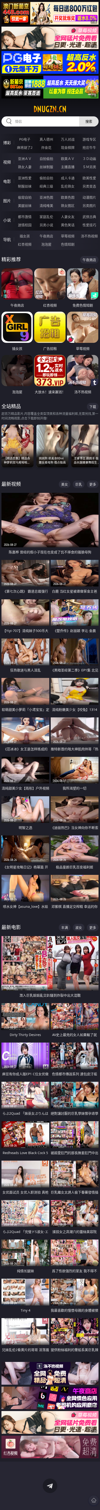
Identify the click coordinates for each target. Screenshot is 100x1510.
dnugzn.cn (50, 109)
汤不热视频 (89, 236)
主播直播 (68, 167)
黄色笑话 (68, 225)
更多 (92, 484)
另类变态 (89, 186)
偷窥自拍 (25, 197)
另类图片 (89, 205)
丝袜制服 (46, 167)
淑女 (78, 927)
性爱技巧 (89, 225)
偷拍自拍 (46, 178)
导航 (7, 239)
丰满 (64, 927)
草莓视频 (68, 236)
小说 (7, 220)
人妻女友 (68, 216)
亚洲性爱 (25, 178)
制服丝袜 (25, 186)
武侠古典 (89, 216)
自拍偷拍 (46, 158)
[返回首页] (94, 1500)
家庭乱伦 (46, 216)
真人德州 (46, 139)
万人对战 (68, 139)
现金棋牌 (68, 147)
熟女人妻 (25, 167)
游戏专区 (89, 139)
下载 (92, 406)
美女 (64, 484)
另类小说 (46, 225)
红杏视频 (25, 244)
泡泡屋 (46, 244)
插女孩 (25, 236)
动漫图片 (89, 197)
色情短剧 (68, 244)
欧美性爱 (89, 178)
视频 (7, 162)
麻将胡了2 (25, 147)
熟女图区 (68, 205)
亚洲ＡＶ (25, 158)
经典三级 (46, 186)
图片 (7, 200)
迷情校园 (25, 225)
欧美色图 (68, 197)
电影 (7, 181)
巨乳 (78, 484)
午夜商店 (46, 236)
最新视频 (11, 484)
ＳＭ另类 (89, 167)
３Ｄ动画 (89, 158)
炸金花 (46, 147)
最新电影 (11, 927)
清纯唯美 (46, 205)
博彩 (7, 142)
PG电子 (24, 139)
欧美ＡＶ (68, 158)
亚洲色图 (46, 197)
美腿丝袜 (25, 205)
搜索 (88, 121)
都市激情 (25, 216)
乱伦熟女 (68, 186)
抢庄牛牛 (89, 147)
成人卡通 (68, 178)
